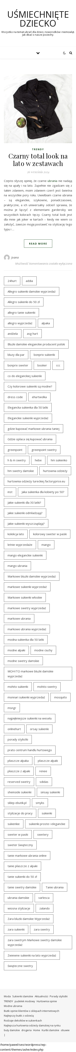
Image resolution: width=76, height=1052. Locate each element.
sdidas (44, 782)
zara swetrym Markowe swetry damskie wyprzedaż (35, 942)
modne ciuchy (43, 650)
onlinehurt (14, 729)
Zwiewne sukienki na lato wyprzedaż (32, 955)
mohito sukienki (18, 687)
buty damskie (12, 1030)
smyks (40, 803)
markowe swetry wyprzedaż (27, 608)
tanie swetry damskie (22, 887)
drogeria (26, 1030)
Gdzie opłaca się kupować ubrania (30, 439)
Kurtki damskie (50, 1030)
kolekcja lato (16, 534)
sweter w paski (18, 834)
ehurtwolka (39, 397)
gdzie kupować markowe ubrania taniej (33, 429)
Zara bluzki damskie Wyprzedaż (29, 919)
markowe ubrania (19, 618)
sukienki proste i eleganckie (47, 824)
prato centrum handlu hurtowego (30, 750)
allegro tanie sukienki (21, 312)
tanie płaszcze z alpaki (22, 866)
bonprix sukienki (44, 355)
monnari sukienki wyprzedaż (26, 697)
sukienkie (14, 824)
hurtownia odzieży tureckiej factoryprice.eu (36, 481)
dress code (15, 397)
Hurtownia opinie (47, 1001)
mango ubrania (17, 566)
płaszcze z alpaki (19, 771)
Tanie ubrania (55, 887)
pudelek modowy (25, 1001)
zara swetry (42, 929)
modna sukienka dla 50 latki (26, 639)
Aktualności (41, 996)
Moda (7, 996)
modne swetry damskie (23, 661)
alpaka (46, 323)
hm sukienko (59, 460)
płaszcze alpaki (48, 761)
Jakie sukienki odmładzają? (25, 513)
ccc (58, 365)
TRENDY (38, 149)
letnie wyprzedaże (20, 545)
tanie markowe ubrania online (27, 855)
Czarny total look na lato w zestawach (38, 159)
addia (29, 281)
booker (42, 365)
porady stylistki (18, 739)
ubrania (52, 181)
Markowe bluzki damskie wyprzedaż (32, 576)
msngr (12, 708)
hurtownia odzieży (55, 471)
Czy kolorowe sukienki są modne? (30, 386)
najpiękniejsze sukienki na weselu (30, 718)
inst (10, 492)
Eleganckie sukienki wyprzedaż (28, 418)
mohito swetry (47, 687)
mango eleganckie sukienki (25, 555)
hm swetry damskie (21, 471)
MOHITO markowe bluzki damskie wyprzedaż (30, 673)
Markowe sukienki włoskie (25, 597)
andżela (13, 334)
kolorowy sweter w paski (50, 534)
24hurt (12, 281)
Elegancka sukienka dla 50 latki (28, 407)
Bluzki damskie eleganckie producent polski (36, 344)
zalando (44, 908)
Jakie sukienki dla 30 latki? (24, 502)
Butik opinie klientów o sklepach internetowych (31, 1011)
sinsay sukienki (50, 792)
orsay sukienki (39, 729)
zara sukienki (16, 929)
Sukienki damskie (22, 996)
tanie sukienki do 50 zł (22, 877)
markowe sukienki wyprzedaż (27, 587)
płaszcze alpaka (18, 761)
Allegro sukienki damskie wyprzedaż (32, 291)
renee (43, 771)
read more (38, 243)
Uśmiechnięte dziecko (38, 19)
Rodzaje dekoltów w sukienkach (23, 1020)
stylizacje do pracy (20, 813)
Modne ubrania (13, 1006)
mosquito (60, 697)
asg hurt (32, 334)
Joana (15, 257)
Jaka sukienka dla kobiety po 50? (43, 492)
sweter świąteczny (20, 845)
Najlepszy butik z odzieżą (19, 1015)
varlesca (43, 898)
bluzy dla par (16, 355)
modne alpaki (16, 650)
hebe (38, 460)
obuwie (65, 1030)
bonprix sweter (18, 365)
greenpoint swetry (44, 450)
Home (36, 1030)
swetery (43, 834)
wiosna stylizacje (19, 908)
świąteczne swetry (20, 966)
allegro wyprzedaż (20, 323)
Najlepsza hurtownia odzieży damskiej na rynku (32, 1025)
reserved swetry (19, 782)
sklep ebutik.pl (17, 803)
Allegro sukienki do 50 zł (24, 302)
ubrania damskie (18, 898)
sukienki (47, 813)
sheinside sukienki (19, 792)
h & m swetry (17, 460)
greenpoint (15, 450)
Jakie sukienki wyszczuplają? (26, 524)
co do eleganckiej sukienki (25, 376)
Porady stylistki (59, 996)
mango (46, 545)
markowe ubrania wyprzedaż (27, 629)
